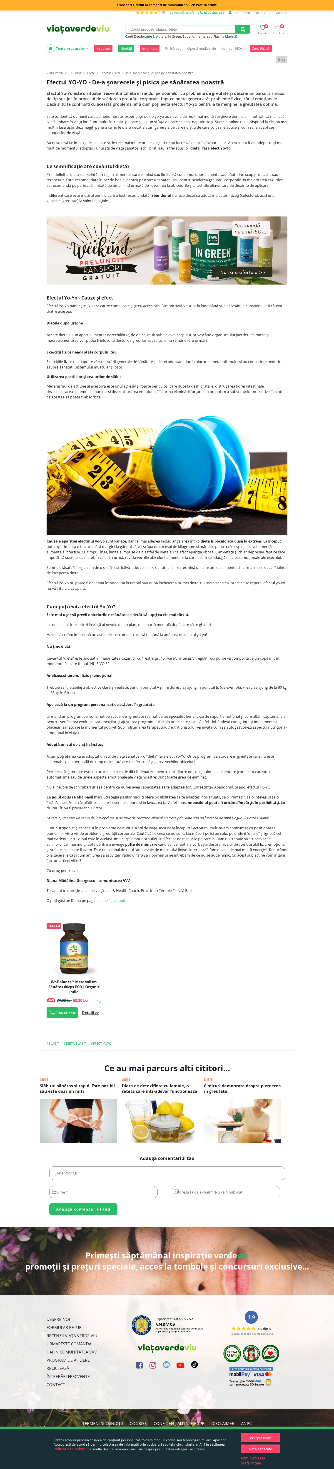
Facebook (117, 900)
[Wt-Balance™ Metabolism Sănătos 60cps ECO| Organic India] (74, 948)
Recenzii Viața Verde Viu (72, 1335)
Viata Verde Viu (58, 73)
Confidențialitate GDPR (179, 1423)
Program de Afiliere (68, 1360)
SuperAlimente (194, 36)
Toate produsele (70, 48)
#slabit (53, 1043)
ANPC (246, 1423)
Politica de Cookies (70, 1449)
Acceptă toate (260, 1438)
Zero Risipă (260, 48)
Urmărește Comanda (69, 1343)
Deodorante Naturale (150, 36)
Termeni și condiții (102, 1423)
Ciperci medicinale (201, 48)
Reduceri (103, 48)
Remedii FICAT (233, 48)
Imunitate (149, 48)
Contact (281, 12)
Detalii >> (90, 1012)
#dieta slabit (75, 1043)
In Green (174, 36)
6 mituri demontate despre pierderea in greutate (242, 1088)
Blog (281, 59)
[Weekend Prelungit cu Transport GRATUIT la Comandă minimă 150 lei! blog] (167, 250)
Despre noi (263, 12)
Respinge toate (260, 1449)
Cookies (138, 1423)
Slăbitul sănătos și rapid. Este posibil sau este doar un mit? (77, 1088)
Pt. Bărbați (173, 48)
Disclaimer (222, 1423)
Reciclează (58, 1368)
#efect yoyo (101, 1043)
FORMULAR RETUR (64, 1327)
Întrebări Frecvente (68, 1376)
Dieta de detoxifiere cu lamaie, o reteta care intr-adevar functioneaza (159, 1088)
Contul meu (241, 12)
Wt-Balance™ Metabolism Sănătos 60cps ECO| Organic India (74, 986)
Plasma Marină (224, 36)
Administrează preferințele (253, 1461)
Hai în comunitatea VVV (72, 1352)
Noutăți (126, 48)
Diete (44, 1079)
